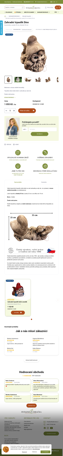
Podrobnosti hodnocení (27, 29)
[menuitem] (8, 12)
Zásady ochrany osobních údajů (12, 430)
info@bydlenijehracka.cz (52, 421)
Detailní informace (9, 97)
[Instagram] (48, 428)
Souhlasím (46, 451)
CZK (54, 1)
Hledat (22, 7)
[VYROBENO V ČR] (18, 289)
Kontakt (26, 427)
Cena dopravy (7, 1)
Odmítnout (34, 451)
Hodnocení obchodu (17, 1)
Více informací (36, 449)
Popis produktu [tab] (18, 182)
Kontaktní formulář (51, 433)
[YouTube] (51, 428)
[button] (31, 319)
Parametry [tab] (43, 182)
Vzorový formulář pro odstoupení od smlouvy (12, 423)
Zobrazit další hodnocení (31, 360)
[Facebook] (45, 428)
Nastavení (24, 452)
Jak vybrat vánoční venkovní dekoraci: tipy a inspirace (11, 441)
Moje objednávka (28, 429)
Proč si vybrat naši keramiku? (11, 438)
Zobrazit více (31, 405)
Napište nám (27, 425)
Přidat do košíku (25, 110)
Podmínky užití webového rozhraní (12, 427)
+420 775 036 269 (51, 424)
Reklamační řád (8, 421)
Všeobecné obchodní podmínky (11, 426)
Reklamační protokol (9, 429)
